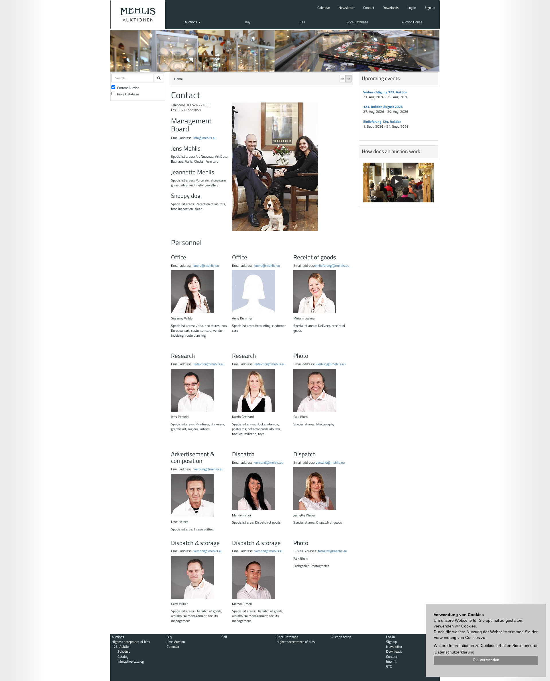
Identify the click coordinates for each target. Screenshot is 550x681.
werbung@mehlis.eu (330, 364)
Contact (368, 7)
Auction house (341, 636)
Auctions (191, 22)
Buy (247, 22)
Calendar (323, 7)
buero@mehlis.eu (206, 265)
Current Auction (128, 87)
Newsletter (347, 7)
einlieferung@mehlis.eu (332, 265)
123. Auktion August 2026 (383, 106)
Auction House (412, 22)
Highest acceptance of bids (131, 641)
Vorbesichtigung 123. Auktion (385, 92)
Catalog (122, 656)
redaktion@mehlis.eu (208, 364)
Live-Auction (176, 641)
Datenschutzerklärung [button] (454, 652)
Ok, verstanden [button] (486, 660)
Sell (302, 22)
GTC (389, 666)
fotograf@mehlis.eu (332, 551)
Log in (411, 7)
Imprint (391, 661)
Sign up (430, 7)
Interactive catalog (130, 661)
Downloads (391, 7)
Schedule (123, 651)
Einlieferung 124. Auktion (382, 121)
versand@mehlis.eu (268, 462)
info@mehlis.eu (204, 138)
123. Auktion (121, 646)
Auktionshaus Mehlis (138, 14)
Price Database (357, 22)
